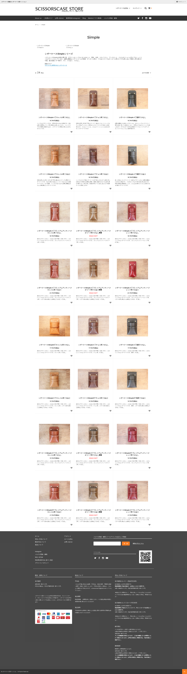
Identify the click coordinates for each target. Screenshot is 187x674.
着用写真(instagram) (73, 18)
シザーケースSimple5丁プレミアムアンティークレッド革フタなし (132, 454)
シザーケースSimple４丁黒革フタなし (132, 117)
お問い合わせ (59, 18)
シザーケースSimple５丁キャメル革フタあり (54, 398)
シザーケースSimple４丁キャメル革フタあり (54, 174)
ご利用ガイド (48, 18)
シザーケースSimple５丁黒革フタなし (132, 345)
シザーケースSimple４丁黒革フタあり (132, 174)
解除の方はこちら (138, 543)
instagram (38, 551)
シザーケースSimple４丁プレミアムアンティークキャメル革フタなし (54, 232)
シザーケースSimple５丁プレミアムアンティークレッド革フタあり (132, 511)
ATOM (41, 557)
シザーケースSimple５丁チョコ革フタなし (93, 345)
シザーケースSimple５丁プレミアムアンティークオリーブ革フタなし (93, 454)
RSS (36, 557)
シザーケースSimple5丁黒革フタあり (132, 398)
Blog (84, 18)
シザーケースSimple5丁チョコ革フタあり (93, 398)
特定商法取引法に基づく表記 (44, 560)
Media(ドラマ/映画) (95, 18)
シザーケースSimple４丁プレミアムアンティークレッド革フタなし (132, 232)
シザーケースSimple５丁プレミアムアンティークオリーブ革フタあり (93, 511)
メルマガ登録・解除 (110, 18)
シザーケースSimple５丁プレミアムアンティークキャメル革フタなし (54, 454)
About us (38, 18)
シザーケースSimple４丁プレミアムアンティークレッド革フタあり (132, 289)
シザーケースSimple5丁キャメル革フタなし (54, 345)
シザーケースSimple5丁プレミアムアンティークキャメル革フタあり (54, 511)
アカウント (181, 1)
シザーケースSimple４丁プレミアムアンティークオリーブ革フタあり (93, 289)
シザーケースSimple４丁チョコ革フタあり (93, 174)
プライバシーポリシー (42, 563)
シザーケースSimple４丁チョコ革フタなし (93, 117)
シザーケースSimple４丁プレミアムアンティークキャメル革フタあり (54, 289)
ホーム (37, 24)
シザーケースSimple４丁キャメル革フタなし (54, 117)
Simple (43, 24)
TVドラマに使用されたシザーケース (56, 65)
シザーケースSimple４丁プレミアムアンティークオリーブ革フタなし (93, 232)
